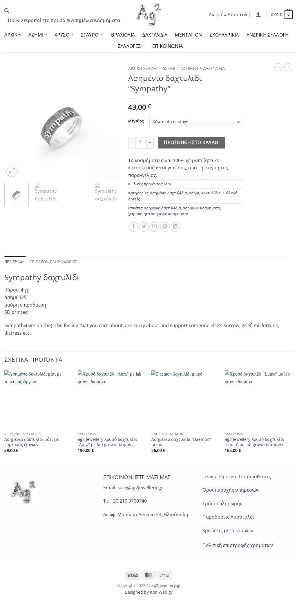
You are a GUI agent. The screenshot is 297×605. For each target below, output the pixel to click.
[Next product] (278, 67)
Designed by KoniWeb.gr (149, 592)
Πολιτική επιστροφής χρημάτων (237, 545)
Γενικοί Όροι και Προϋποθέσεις (236, 476)
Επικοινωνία (167, 46)
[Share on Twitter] (143, 227)
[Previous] (14, 120)
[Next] (110, 120)
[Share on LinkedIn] (175, 227)
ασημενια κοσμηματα (201, 208)
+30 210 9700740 (129, 501)
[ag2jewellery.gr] (148, 14)
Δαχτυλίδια (154, 35)
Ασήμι (35, 35)
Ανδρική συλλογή (268, 35)
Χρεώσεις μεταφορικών (227, 530)
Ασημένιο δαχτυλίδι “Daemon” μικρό (181, 442)
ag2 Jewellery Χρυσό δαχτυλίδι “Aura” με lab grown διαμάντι (107, 442)
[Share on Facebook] (133, 227)
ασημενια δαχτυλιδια (162, 208)
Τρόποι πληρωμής (222, 503)
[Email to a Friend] (154, 227)
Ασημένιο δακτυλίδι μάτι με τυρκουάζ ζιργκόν (31, 442)
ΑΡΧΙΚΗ (12, 35)
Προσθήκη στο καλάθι (192, 142)
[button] (6, 10)
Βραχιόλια (123, 35)
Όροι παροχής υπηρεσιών (231, 490)
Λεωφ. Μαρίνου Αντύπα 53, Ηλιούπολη (145, 514)
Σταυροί (90, 35)
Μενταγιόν (188, 35)
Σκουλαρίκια (224, 35)
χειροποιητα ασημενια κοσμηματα (158, 213)
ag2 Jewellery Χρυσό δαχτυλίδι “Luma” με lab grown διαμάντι (254, 442)
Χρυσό (62, 35)
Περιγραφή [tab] (15, 261)
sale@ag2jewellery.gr (140, 487)
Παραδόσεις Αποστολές (228, 517)
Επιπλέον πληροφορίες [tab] (53, 261)
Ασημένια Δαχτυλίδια (203, 68)
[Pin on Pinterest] (165, 227)
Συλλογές (129, 46)
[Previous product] (288, 67)
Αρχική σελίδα (142, 68)
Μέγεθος (136, 121)
